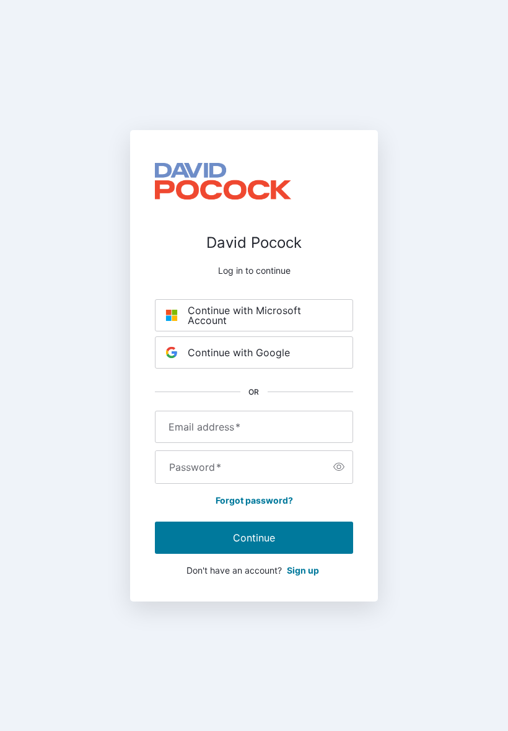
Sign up (303, 570)
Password (195, 467)
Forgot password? (254, 500)
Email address (204, 426)
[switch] (339, 467)
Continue (254, 538)
